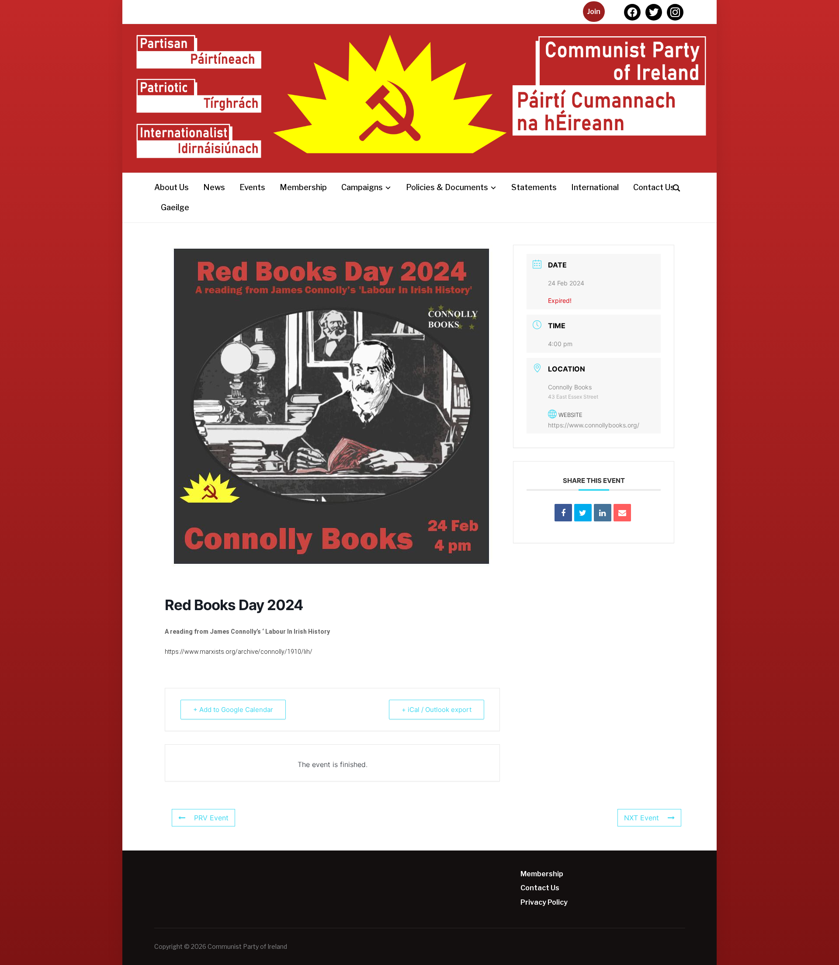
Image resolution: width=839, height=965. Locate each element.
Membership (303, 187)
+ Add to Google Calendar (233, 709)
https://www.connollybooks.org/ (593, 425)
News (214, 187)
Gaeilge (175, 207)
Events (252, 187)
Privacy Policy (544, 902)
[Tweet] (583, 512)
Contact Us (654, 187)
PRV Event (211, 817)
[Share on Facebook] (563, 512)
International (595, 187)
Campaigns (362, 187)
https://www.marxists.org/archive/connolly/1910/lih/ (238, 651)
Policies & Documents (447, 187)
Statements (534, 187)
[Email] (622, 512)
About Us (171, 187)
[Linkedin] (602, 512)
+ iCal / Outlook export (437, 709)
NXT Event (641, 817)
